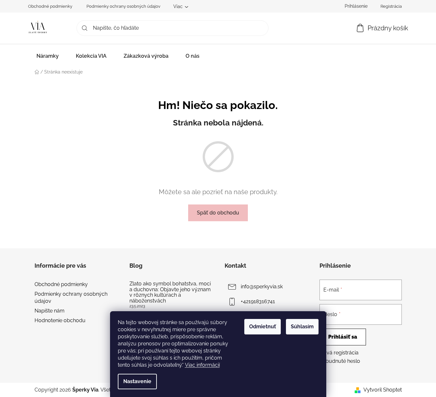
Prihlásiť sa (342, 337)
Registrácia (391, 6)
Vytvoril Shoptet (382, 390)
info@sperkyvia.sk (262, 286)
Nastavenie (137, 381)
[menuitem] (47, 56)
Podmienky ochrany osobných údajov (123, 6)
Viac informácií (202, 365)
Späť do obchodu (218, 213)
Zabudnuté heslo (339, 361)
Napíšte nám (50, 311)
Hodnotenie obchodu (60, 320)
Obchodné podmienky (50, 6)
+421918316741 (258, 301)
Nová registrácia (339, 353)
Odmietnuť (262, 326)
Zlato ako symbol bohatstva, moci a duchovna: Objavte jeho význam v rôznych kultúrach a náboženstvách (170, 292)
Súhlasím (302, 326)
